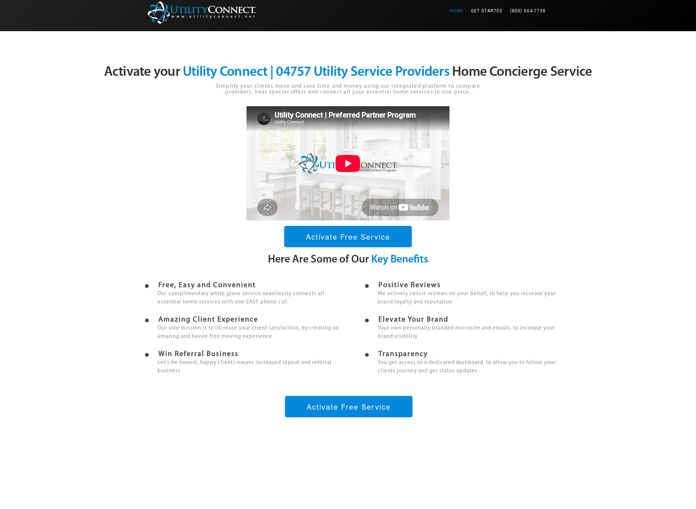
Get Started (487, 10)
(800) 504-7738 (528, 10)
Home (458, 10)
